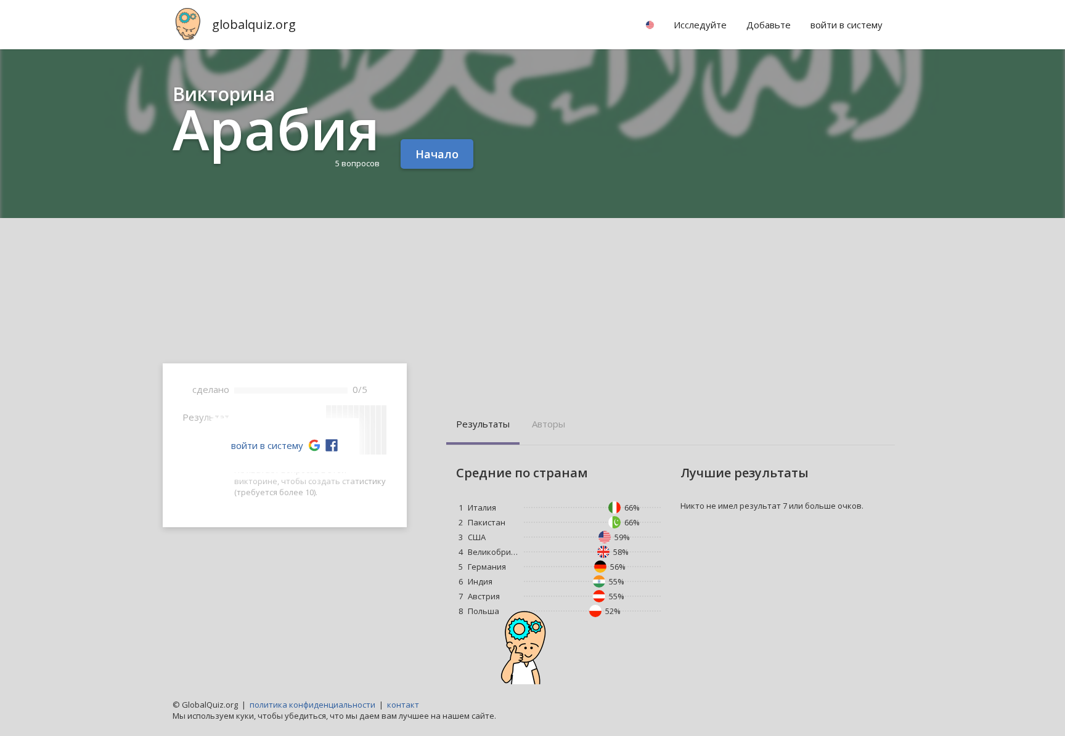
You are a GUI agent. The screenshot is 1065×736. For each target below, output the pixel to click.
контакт (403, 704)
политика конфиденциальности (312, 704)
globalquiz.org (254, 24)
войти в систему (267, 445)
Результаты (483, 424)
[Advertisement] (532, 310)
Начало (437, 154)
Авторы (548, 424)
